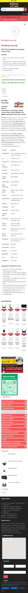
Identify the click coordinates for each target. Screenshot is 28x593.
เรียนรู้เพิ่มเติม (16, 585)
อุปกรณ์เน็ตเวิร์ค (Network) (11, 75)
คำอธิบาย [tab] (4, 90)
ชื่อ (5, 564)
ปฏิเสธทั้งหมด (14, 588)
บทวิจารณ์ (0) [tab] (5, 96)
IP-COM (7, 76)
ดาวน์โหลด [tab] (4, 93)
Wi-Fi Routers (10, 338)
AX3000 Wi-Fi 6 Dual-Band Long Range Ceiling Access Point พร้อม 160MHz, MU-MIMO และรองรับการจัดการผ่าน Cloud (13, 110)
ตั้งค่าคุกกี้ (22, 588)
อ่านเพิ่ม (4, 325)
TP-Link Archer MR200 (24, 345)
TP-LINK (3, 313)
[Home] (1, 19)
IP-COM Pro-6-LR (13, 19)
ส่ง (5, 576)
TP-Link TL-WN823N (4, 343)
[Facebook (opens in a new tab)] (12, 1)
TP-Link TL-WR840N (11, 343)
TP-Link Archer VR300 (4, 320)
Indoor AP (19, 75)
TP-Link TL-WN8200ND (11, 318)
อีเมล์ (5, 570)
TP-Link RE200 (17, 319)
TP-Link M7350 (24, 319)
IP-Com (24, 75)
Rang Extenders (17, 314)
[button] (25, 24)
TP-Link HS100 (17, 343)
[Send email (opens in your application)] (14, 1)
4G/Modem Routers (4, 314)
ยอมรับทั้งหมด (5, 588)
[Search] (25, 9)
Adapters (10, 315)
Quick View (4, 310)
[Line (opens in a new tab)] (16, 1)
